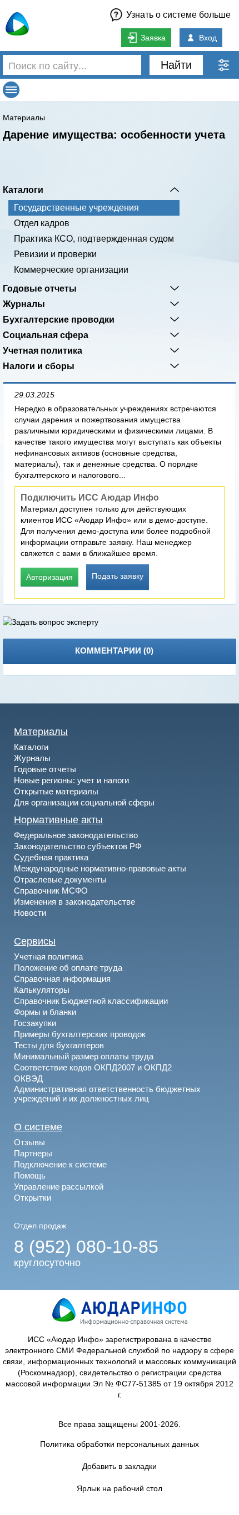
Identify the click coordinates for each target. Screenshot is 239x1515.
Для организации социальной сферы (84, 802)
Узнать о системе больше (178, 14)
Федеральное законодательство (76, 835)
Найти (176, 65)
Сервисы (35, 941)
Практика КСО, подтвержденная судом (94, 238)
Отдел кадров (41, 223)
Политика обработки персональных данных (119, 1444)
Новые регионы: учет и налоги (71, 780)
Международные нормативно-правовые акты (100, 868)
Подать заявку (117, 576)
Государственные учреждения (76, 207)
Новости (30, 912)
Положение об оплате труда (68, 967)
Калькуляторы (41, 989)
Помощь (30, 1175)
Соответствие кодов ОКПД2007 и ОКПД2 (93, 1067)
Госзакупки (35, 1023)
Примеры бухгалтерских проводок (80, 1034)
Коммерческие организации (71, 269)
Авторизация (49, 577)
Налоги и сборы (38, 366)
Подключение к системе (60, 1164)
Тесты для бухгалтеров (59, 1045)
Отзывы (29, 1142)
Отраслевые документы (60, 879)
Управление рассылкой (58, 1186)
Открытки (32, 1197)
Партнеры (33, 1153)
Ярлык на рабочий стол (119, 1488)
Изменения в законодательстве (74, 901)
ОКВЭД (28, 1078)
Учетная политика (42, 350)
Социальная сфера (45, 335)
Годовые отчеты (40, 288)
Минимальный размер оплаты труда (83, 1056)
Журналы (24, 304)
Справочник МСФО (51, 890)
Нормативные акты (58, 819)
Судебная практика (51, 857)
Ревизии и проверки (55, 254)
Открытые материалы (56, 791)
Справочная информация (62, 978)
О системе (38, 1127)
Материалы (24, 117)
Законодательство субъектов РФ (77, 846)
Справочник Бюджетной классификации (91, 1001)
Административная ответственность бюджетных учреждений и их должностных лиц (107, 1093)
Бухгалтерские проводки (58, 319)
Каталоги (23, 190)
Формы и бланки (45, 1012)
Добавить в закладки (119, 1466)
